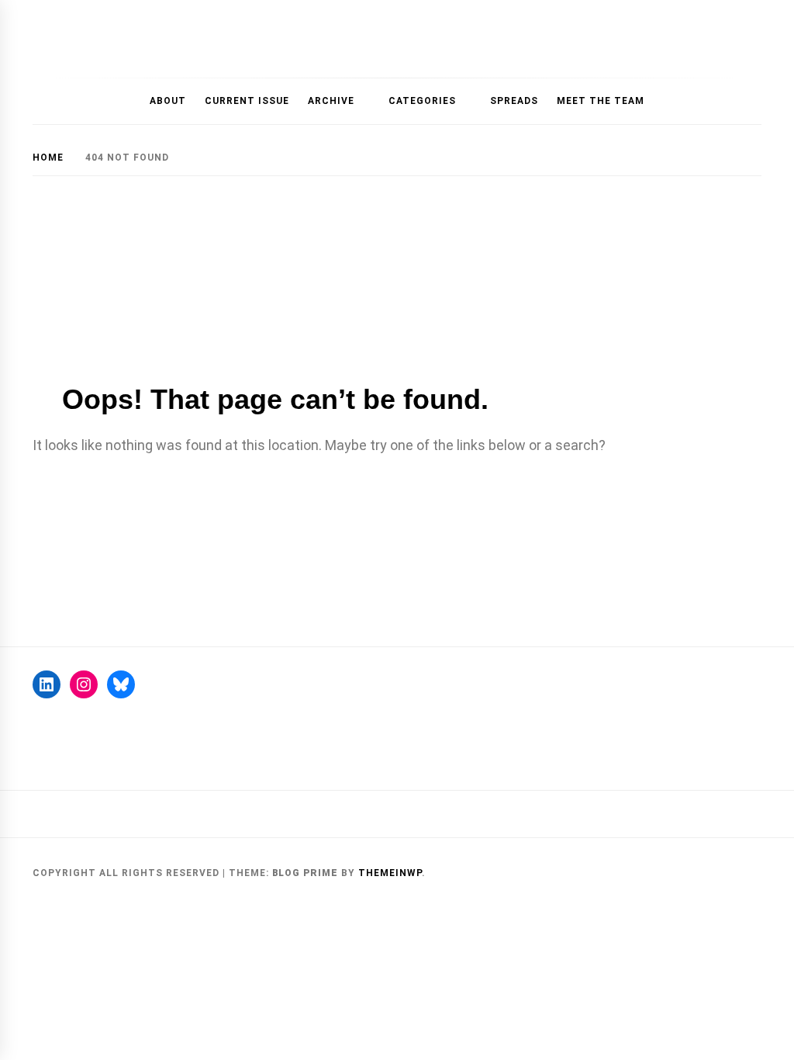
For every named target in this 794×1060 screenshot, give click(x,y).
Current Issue (247, 100)
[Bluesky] (121, 684)
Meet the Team (600, 100)
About (168, 100)
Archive (331, 100)
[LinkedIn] (46, 684)
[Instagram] (84, 684)
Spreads (514, 100)
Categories (422, 100)
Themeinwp (390, 873)
